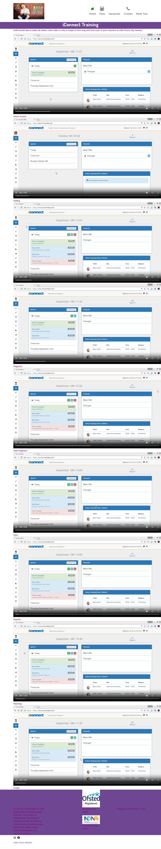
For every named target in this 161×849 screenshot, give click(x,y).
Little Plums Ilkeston (22, 842)
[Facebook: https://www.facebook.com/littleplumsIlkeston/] (18, 838)
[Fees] (102, 10)
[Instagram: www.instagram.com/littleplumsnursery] (14, 838)
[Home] (92, 10)
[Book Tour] (141, 10)
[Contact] (128, 10)
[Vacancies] (114, 10)
